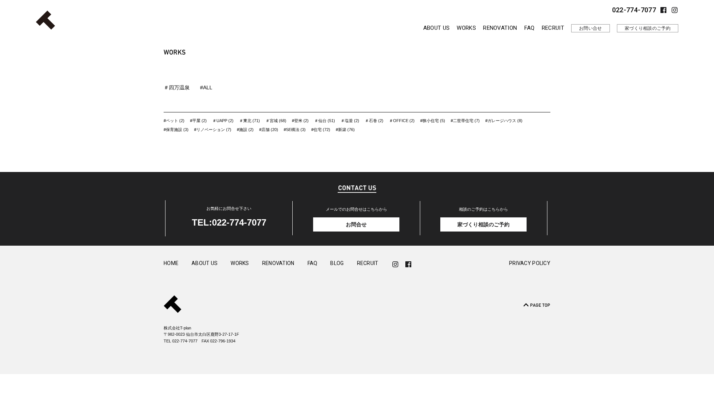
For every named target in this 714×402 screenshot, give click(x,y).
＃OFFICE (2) (402, 120)
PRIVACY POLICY (529, 263)
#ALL (206, 87)
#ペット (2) (174, 120)
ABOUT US (436, 28)
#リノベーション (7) (212, 129)
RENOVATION (500, 28)
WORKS (466, 28)
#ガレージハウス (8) (503, 120)
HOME (171, 263)
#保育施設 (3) (176, 129)
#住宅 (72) (320, 129)
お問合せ (356, 224)
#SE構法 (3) (295, 129)
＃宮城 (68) (276, 120)
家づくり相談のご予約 (647, 28)
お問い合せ (590, 28)
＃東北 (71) (249, 120)
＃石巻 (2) (374, 120)
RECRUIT (553, 28)
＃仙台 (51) (324, 120)
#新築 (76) (345, 129)
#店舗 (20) (268, 129)
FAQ (529, 28)
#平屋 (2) (198, 120)
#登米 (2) (300, 120)
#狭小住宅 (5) (432, 120)
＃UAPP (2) (223, 120)
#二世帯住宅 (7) (465, 120)
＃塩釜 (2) (350, 120)
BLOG (337, 263)
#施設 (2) (245, 129)
